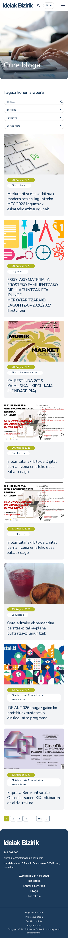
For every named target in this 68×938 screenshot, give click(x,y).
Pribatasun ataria (34, 916)
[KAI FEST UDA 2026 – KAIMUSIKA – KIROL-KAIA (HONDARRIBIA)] (34, 359)
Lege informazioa (34, 912)
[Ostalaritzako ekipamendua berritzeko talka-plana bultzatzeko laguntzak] (34, 601)
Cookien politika (34, 921)
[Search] (61, 102)
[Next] (47, 818)
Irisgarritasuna (34, 925)
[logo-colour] (18, 5)
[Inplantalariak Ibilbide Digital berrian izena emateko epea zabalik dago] (34, 440)
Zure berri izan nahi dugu (34, 876)
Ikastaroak (34, 881)
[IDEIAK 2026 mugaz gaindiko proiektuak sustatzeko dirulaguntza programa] (34, 684)
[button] (38, 5)
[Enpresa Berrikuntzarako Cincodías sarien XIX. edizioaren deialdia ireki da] (34, 769)
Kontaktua (34, 896)
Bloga (34, 891)
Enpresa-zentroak (34, 886)
